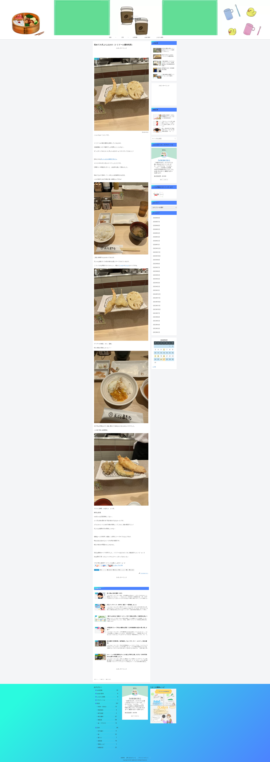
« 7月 (154, 367)
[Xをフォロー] (163, 179)
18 (158, 356)
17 (155, 356)
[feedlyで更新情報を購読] (165, 179)
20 (164, 356)
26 (161, 359)
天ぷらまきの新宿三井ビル (109, 159)
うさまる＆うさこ (164, 160)
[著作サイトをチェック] (161, 179)
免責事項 (123, 757)
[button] (175, 138)
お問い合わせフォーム (131, 757)
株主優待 (97, 569)
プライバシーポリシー (144, 757)
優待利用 (110, 569)
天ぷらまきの (122, 569)
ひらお (127, 265)
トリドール (104, 569)
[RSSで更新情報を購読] (167, 179)
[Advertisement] (121, 52)
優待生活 (115, 569)
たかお (121, 265)
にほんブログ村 (118, 565)
